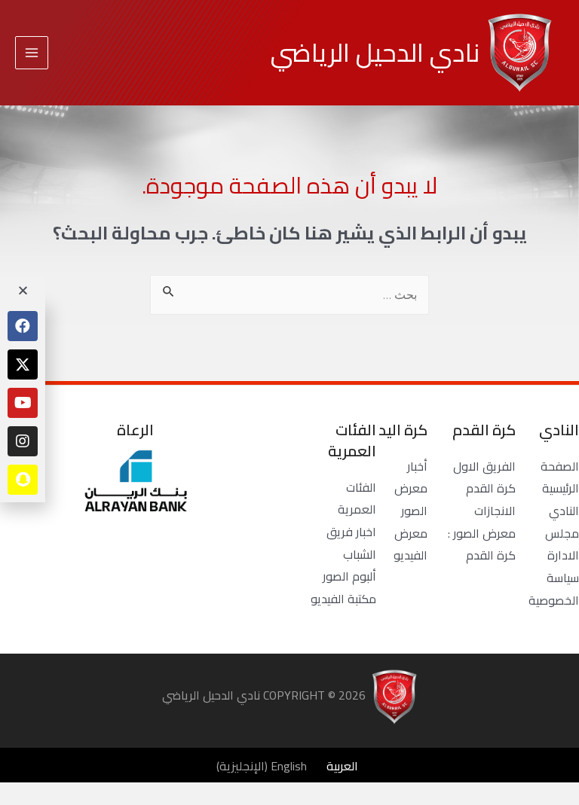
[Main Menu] (31, 52)
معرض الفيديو (410, 544)
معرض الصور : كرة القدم (482, 544)
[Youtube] (23, 403)
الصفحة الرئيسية (560, 477)
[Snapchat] (23, 480)
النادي (564, 510)
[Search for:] (289, 294)
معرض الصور (410, 499)
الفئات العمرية (357, 498)
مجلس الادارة (562, 544)
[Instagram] (23, 441)
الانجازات (495, 510)
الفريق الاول (484, 466)
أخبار (417, 466)
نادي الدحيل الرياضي (375, 52)
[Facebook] (23, 326)
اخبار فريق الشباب (351, 543)
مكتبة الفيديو (343, 598)
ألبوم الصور (349, 576)
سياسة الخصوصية (553, 588)
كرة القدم (491, 488)
